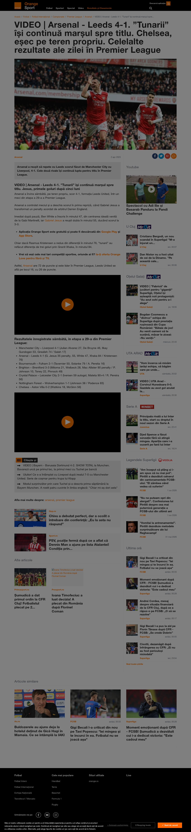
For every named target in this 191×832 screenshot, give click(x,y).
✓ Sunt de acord (170, 825)
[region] (95, 825)
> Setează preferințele (117, 825)
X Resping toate (143, 825)
